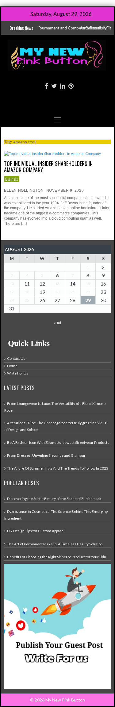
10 (12, 283)
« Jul (57, 323)
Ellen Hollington (24, 190)
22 (88, 292)
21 (73, 292)
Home (12, 365)
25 (27, 300)
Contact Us (16, 358)
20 (57, 292)
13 (57, 283)
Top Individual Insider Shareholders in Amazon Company (48, 166)
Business (11, 179)
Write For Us (17, 373)
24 (12, 300)
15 (88, 283)
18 (27, 292)
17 (12, 292)
